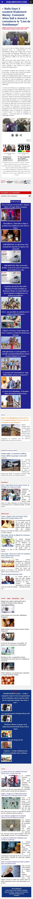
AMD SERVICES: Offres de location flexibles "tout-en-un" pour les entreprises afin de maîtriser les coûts (15, 267)
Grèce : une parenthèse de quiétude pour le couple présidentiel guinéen (15, 313)
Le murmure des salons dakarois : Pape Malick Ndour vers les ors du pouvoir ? (15, 373)
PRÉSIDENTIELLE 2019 (22, 173)
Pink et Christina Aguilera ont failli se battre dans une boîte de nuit (15, 862)
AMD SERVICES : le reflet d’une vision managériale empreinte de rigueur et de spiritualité (16, 246)
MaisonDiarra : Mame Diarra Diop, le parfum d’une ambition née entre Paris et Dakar (15, 225)
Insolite (22, 171)
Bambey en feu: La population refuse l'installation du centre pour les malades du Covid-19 (15, 659)
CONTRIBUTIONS (12, 169)
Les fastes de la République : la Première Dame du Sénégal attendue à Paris (15, 392)
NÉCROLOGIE (14, 171)
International (8, 167)
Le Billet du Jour (11, 162)
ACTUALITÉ (4, 162)
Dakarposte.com (16, 2)
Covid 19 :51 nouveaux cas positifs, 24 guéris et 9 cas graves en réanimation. (14, 644)
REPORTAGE (15, 598)
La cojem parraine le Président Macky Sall (16, 713)
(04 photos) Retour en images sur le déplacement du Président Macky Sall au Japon (16, 726)
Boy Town (16, 164)
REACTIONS (4, 166)
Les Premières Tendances (26, 166)
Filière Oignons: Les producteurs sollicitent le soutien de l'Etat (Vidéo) (15, 674)
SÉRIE (9, 598)
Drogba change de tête (15, 740)
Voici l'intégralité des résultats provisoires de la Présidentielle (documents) (24, 158)
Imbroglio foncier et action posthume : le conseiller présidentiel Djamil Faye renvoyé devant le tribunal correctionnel (16, 353)
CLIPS (22, 598)
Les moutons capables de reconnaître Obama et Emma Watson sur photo (13, 816)
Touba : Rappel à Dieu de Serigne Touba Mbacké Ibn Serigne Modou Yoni (14, 517)
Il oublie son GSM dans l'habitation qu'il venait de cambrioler (14, 839)
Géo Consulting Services (23, 164)
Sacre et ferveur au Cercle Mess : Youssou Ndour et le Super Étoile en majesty (15, 206)
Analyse (19, 171)
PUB (11, 173)
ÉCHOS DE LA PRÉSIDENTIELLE (14, 166)
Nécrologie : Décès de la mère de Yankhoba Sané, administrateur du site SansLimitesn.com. (15, 555)
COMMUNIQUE (20, 169)
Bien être (26, 171)
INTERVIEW (8, 171)
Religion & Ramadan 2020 (9, 164)
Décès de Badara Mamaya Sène (11, 574)
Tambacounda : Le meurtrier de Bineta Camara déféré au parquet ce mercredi (13, 454)
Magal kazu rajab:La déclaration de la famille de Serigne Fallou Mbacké (13, 602)
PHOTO (20, 167)
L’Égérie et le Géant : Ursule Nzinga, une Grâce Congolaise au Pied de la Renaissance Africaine (15, 332)
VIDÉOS (25, 169)
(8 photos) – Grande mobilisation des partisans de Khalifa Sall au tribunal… (15, 752)
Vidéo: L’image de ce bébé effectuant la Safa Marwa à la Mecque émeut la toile (14, 794)
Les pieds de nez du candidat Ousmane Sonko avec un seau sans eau (14, 772)
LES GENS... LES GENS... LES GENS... (22, 162)
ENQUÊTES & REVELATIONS (9, 450)
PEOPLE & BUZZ (14, 167)
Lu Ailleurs (15, 173)
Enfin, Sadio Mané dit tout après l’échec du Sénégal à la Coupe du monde (15, 486)
